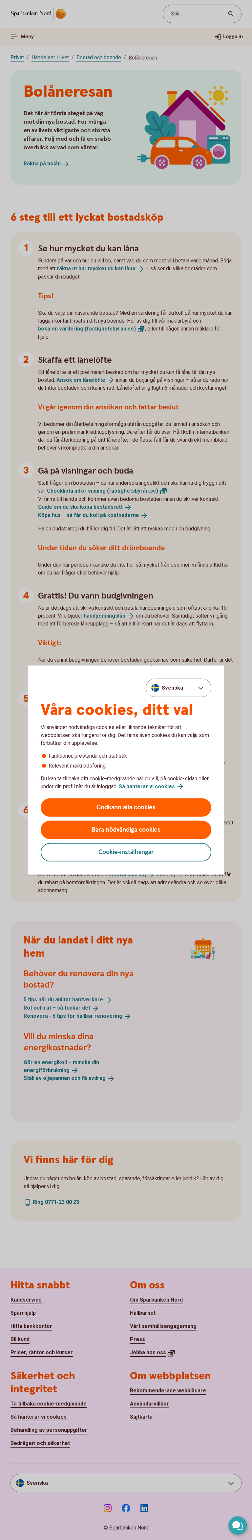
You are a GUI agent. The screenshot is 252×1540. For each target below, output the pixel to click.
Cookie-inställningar (126, 852)
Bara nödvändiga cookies (126, 830)
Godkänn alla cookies (126, 807)
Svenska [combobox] (172, 687)
